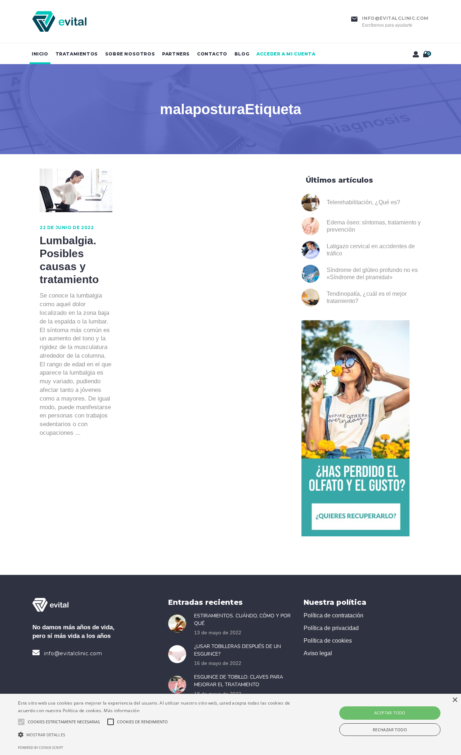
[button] (156, 735)
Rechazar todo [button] (390, 729)
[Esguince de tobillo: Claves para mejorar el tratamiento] (179, 685)
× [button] (454, 700)
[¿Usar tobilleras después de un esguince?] (179, 654)
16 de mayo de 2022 (217, 663)
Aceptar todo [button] (390, 712)
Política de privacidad (331, 628)
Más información (121, 710)
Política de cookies (328, 641)
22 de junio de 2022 (67, 227)
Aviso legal (318, 653)
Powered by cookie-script (40, 747)
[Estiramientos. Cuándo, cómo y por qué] (179, 624)
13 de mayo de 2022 (217, 632)
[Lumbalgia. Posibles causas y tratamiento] (76, 190)
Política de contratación (333, 615)
